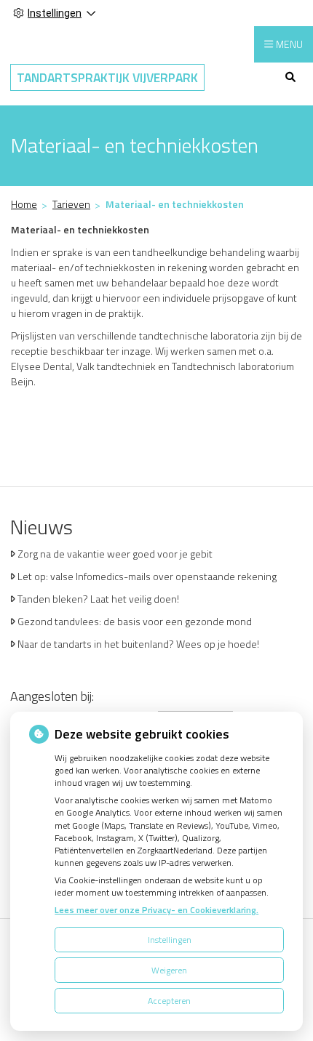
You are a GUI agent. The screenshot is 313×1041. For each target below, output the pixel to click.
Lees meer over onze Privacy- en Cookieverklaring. (156, 910)
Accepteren (169, 1001)
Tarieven (71, 204)
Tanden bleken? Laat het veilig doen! (98, 598)
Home (24, 204)
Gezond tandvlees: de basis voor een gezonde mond (134, 621)
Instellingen (169, 939)
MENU (289, 44)
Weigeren (169, 970)
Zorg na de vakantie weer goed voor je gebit (115, 553)
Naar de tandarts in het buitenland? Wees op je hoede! (138, 643)
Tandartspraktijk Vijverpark (107, 77)
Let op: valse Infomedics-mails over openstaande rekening (147, 576)
